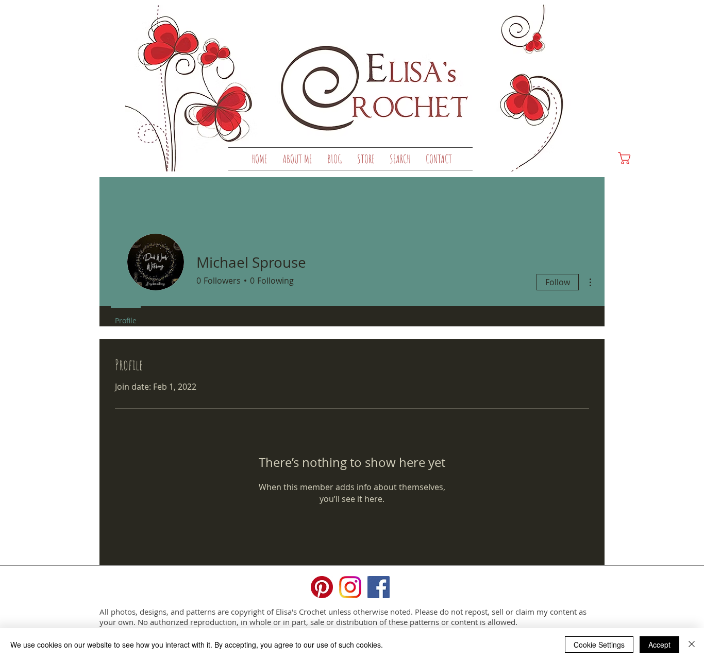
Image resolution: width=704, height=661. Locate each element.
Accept (659, 644)
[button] (365, 159)
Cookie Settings (599, 644)
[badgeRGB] (322, 587)
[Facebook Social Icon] (378, 587)
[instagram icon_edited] (350, 587)
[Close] (691, 644)
